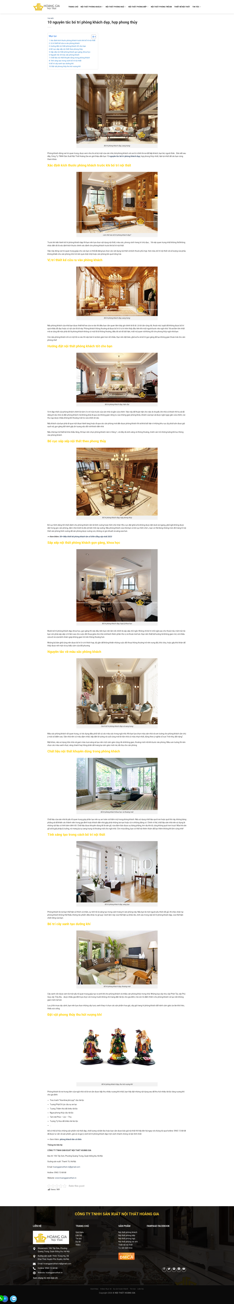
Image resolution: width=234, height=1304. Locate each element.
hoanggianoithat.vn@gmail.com (66, 1167)
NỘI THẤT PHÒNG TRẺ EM (161, 7)
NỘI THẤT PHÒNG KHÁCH (91, 7)
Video (78, 1245)
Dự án (78, 1242)
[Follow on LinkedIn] (179, 1269)
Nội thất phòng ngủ (126, 1238)
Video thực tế (105, 1289)
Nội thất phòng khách (127, 1232)
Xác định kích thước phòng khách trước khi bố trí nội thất (73, 40)
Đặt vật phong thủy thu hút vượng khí (66, 66)
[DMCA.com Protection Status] (126, 1256)
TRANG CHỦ (73, 7)
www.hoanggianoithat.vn (65, 1178)
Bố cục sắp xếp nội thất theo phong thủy (67, 49)
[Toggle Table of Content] (92, 36)
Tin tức (79, 1238)
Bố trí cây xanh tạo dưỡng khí (62, 63)
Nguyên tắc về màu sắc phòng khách (65, 55)
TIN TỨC (195, 7)
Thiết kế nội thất (125, 1245)
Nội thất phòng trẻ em (128, 1242)
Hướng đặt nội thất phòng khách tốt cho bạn (68, 46)
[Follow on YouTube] (184, 1269)
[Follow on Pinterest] (174, 1269)
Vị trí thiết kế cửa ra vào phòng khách (65, 43)
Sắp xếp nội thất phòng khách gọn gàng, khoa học (70, 52)
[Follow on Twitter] (169, 1269)
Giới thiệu (80, 1232)
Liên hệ (79, 1235)
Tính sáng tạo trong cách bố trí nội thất (66, 61)
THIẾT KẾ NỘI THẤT (182, 7)
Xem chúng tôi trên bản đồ (45, 1278)
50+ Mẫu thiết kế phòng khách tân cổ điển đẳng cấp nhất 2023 (85, 536)
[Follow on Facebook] (164, 1269)
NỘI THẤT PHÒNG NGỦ (115, 7)
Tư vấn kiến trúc (125, 1248)
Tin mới (50, 18)
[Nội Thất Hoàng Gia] (46, 7)
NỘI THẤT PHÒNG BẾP (137, 7)
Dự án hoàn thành (120, 1289)
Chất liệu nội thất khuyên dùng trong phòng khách (70, 58)
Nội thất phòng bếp (126, 1235)
